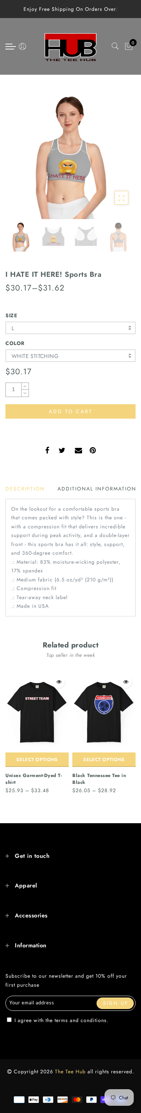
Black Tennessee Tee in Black (99, 779)
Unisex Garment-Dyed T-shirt (33, 779)
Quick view (58, 682)
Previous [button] (19, 158)
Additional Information (96, 488)
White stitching (35, 356)
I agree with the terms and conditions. (60, 1020)
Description (25, 488)
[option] (70, 154)
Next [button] (113, 158)
